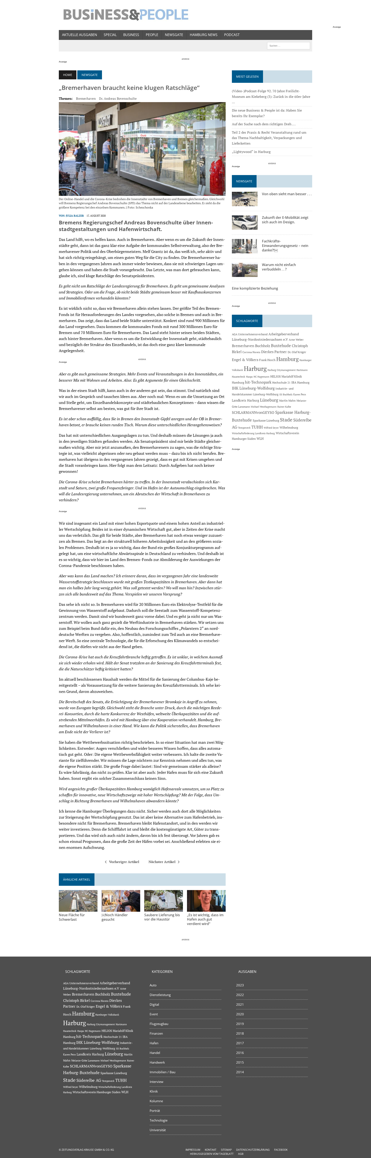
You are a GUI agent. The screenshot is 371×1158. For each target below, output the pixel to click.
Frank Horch (267, 360)
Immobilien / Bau (162, 1072)
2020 (240, 1014)
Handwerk (157, 1062)
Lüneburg (269, 400)
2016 (240, 1053)
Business (131, 34)
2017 (240, 1043)
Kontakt (210, 1150)
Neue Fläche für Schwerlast (72, 917)
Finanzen (156, 1033)
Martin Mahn (287, 400)
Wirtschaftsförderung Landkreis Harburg (253, 433)
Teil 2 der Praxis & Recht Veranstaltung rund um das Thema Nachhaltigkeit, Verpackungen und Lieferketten (269, 138)
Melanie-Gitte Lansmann (85, 1060)
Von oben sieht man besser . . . (287, 194)
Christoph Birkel (76, 1000)
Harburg (255, 368)
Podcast (232, 34)
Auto (153, 985)
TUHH (257, 427)
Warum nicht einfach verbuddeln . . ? (279, 267)
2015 (240, 1062)
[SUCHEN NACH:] (288, 45)
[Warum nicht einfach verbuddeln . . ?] (245, 274)
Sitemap (226, 1150)
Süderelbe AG (88, 1080)
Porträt (155, 1110)
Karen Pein (299, 394)
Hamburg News (203, 34)
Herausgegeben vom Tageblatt (212, 1154)
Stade (286, 419)
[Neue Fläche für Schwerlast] (78, 908)
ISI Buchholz (285, 394)
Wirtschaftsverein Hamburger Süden (96, 1092)
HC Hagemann (261, 376)
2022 (240, 995)
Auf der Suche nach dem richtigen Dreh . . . (263, 124)
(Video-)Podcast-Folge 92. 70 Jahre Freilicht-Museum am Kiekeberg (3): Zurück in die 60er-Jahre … (271, 96)
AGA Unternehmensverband (250, 334)
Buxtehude (281, 345)
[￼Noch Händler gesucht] (121, 908)
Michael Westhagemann (264, 406)
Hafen (154, 1043)
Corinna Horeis (251, 352)
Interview (156, 1081)
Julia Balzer (75, 215)
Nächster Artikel (162, 861)
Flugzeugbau (159, 1024)
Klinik (154, 1091)
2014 (240, 1072)
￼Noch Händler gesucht (115, 917)
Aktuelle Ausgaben (79, 34)
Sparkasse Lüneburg (266, 420)
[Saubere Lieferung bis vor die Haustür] (163, 908)
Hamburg (287, 359)
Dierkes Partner (274, 351)
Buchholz (262, 345)
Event (154, 1014)
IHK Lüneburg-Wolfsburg (253, 388)
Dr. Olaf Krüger (297, 352)
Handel (155, 1053)
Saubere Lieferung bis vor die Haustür (162, 917)
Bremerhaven (86, 98)
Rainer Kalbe (284, 406)
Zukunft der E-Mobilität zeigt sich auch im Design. (285, 219)
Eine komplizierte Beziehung (255, 288)
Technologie (158, 1120)
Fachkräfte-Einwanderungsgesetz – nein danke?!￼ (285, 245)
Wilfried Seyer (271, 427)
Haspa (249, 376)
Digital (154, 1004)
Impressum (193, 1150)
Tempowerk (244, 427)
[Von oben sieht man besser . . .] (245, 203)
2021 (240, 1004)
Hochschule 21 (281, 382)
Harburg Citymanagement (282, 370)
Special (110, 34)
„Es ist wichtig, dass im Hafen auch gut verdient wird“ (205, 919)
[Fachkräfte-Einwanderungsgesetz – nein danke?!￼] (245, 250)
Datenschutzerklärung (253, 1150)
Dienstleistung (160, 995)
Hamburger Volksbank (107, 1014)
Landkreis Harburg (245, 400)
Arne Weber (296, 340)
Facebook (280, 1150)
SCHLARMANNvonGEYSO (253, 412)
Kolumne (156, 1101)
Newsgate (174, 34)
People (152, 34)
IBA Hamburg (300, 382)
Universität (158, 1130)
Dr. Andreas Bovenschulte (118, 98)
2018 (240, 1033)
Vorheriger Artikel (124, 861)
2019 (240, 1024)
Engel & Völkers (245, 359)
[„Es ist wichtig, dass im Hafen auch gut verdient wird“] (206, 908)
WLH (260, 439)
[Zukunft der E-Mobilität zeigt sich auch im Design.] (245, 227)
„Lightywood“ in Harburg (251, 151)
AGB (240, 1154)
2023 (240, 985)
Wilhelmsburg (289, 427)
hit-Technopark (258, 382)
